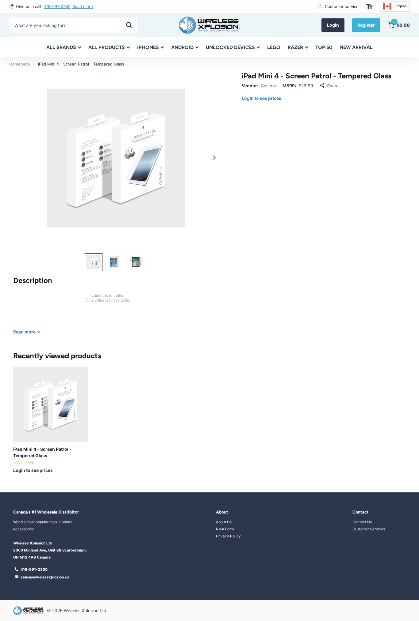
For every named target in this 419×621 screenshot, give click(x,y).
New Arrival (356, 47)
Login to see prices (261, 98)
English (400, 6)
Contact (360, 512)
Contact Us (362, 522)
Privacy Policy (228, 536)
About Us (224, 522)
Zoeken (129, 25)
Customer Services (368, 529)
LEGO (273, 47)
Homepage (19, 64)
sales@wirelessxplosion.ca (45, 577)
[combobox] (395, 6)
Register (366, 25)
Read (24, 331)
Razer (295, 47)
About (222, 512)
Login (333, 25)
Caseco (268, 85)
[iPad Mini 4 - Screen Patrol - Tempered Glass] (50, 404)
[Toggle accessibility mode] (369, 6)
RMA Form (225, 529)
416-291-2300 (57, 6)
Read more (82, 6)
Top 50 (323, 47)
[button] (214, 158)
